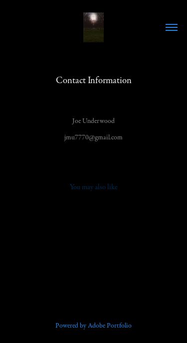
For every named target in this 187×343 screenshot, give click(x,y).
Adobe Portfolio (110, 325)
